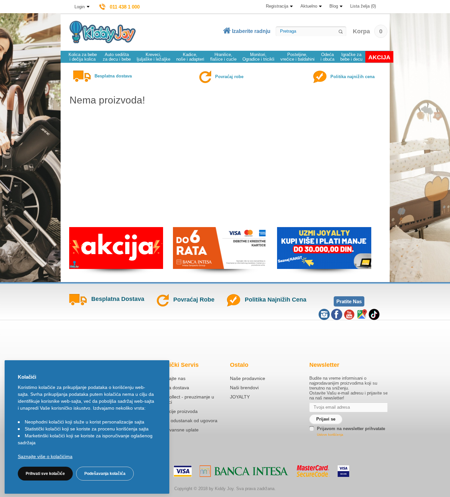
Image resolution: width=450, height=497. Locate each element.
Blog (333, 6)
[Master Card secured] (313, 471)
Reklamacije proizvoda (174, 411)
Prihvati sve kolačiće (45, 473)
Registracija (277, 6)
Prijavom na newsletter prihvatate (351, 428)
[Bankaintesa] (244, 471)
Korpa (367, 31)
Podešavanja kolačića (105, 473)
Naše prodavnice (247, 378)
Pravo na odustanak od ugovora (184, 420)
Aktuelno (308, 6)
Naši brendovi (244, 387)
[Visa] (183, 471)
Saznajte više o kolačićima (45, 456)
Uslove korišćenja (330, 434)
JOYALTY (240, 396)
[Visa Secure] (343, 471)
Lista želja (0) (363, 6)
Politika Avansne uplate (175, 429)
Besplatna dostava (170, 387)
